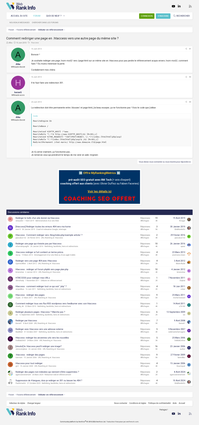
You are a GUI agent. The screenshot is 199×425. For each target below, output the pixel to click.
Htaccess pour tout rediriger (29, 363)
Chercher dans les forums (45, 22)
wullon (182, 349)
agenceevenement (23, 375)
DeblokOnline (180, 340)
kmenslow (20, 272)
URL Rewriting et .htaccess (52, 238)
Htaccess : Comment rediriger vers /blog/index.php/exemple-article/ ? (49, 235)
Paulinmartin (21, 383)
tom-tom (19, 357)
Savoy (18, 255)
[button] (64, 15)
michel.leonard (179, 298)
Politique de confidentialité (159, 403)
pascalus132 (21, 238)
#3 (190, 102)
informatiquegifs (22, 246)
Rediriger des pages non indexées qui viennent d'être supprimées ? (47, 372)
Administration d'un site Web (47, 221)
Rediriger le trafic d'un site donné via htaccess (37, 218)
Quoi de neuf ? (53, 16)
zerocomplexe (21, 349)
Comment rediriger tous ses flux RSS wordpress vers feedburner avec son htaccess (56, 303)
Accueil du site (19, 16)
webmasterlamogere (176, 332)
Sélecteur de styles (17, 403)
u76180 (182, 306)
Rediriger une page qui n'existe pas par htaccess (38, 243)
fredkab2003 (21, 340)
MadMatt (19, 332)
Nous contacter (120, 403)
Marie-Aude (180, 264)
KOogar (182, 221)
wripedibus (20, 289)
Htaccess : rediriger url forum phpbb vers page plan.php (42, 269)
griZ (17, 366)
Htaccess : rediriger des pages (30, 295)
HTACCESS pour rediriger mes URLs (33, 277)
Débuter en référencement (51, 281)
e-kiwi (183, 289)
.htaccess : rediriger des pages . (31, 354)
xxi (17, 315)
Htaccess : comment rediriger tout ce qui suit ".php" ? (41, 286)
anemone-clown (178, 255)
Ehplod (182, 281)
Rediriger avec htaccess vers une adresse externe (39, 329)
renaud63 (19, 221)
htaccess (35, 43)
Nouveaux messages (19, 22)
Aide (175, 403)
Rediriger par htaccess (26, 320)
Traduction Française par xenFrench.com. (122, 422)
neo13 (18, 229)
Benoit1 (19, 323)
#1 (190, 49)
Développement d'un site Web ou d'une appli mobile (54, 255)
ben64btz (181, 357)
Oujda (18, 298)
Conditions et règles (137, 403)
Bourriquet (181, 366)
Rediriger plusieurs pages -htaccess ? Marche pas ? (40, 312)
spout (183, 246)
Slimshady (20, 281)
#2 (190, 77)
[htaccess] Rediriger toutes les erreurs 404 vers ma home (43, 226)
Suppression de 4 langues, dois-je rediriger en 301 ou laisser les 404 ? (49, 380)
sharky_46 (20, 306)
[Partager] (186, 49)
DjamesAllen (21, 264)
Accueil (182, 403)
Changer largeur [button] (33, 403)
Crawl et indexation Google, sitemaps (51, 229)
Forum (36, 16)
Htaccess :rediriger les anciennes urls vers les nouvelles (42, 337)
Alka (10, 43)
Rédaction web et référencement (58, 375)
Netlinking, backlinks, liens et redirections (61, 246)
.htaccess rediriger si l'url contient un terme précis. (40, 252)
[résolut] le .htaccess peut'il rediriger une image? (39, 346)
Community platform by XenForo (83, 422)
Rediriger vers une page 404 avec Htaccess (36, 260)
